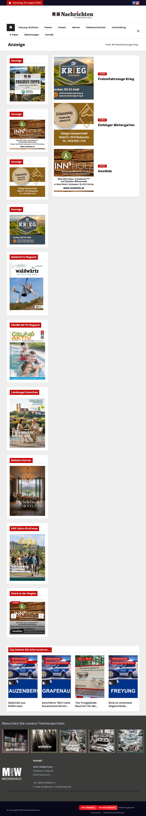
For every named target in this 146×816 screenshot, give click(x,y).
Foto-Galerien (87, 807)
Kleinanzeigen (32, 34)
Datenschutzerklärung (113, 812)
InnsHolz (105, 171)
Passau (48, 27)
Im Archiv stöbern (107, 807)
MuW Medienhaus (31, 810)
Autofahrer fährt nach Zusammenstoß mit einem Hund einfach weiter (56, 707)
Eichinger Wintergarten (116, 125)
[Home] (11, 27)
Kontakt (49, 34)
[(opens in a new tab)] (74, 78)
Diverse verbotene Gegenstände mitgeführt (120, 706)
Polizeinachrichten (96, 27)
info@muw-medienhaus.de (56, 786)
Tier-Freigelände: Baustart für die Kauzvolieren (86, 706)
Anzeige (34, 603)
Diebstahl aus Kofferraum (17, 704)
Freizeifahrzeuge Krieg (44, 631)
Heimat (76, 27)
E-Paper (14, 34)
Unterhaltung (119, 27)
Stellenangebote (126, 807)
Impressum (96, 812)
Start (108, 44)
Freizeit (62, 27)
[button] (138, 31)
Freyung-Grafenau (28, 27)
